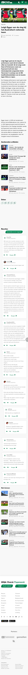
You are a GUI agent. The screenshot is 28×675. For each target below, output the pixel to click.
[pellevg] (6, 409)
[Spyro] (5, 352)
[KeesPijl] (5, 238)
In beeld (17, 605)
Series (2, 608)
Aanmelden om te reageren (14, 232)
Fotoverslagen (19, 603)
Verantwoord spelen (5, 654)
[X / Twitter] (2, 203)
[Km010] (5, 262)
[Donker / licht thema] (19, 2)
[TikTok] (20, 616)
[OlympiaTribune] (5, 275)
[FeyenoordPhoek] (5, 474)
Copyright (3, 656)
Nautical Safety (18, 664)
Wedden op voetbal (5, 668)
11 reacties (16, 35)
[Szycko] (5, 382)
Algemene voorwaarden (6, 653)
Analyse (3, 610)
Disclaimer (3, 652)
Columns (17, 593)
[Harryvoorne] (5, 440)
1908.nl (6, 2)
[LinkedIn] (14, 203)
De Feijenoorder (19, 600)
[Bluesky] (11, 616)
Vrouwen (3, 612)
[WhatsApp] (11, 203)
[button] (16, 237)
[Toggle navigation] (26, 2)
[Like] (4, 255)
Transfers (3, 596)
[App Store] (12, 621)
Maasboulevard (19, 598)
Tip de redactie (7, 586)
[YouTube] (16, 616)
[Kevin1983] (5, 455)
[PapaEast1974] (5, 323)
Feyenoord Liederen (19, 665)
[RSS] (22, 616)
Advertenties (18, 608)
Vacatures (21, 586)
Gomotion (9, 658)
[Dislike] (7, 255)
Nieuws (3, 593)
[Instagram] (5, 616)
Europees (3, 603)
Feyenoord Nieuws (19, 667)
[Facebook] (8, 203)
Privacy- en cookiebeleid (6, 650)
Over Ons (17, 610)
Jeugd (2, 605)
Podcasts (17, 596)
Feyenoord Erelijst (19, 668)
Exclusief (3, 600)
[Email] (5, 203)
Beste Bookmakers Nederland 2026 (5, 665)
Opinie (3, 598)
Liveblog (17, 612)
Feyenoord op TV (4, 667)
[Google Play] (5, 621)
